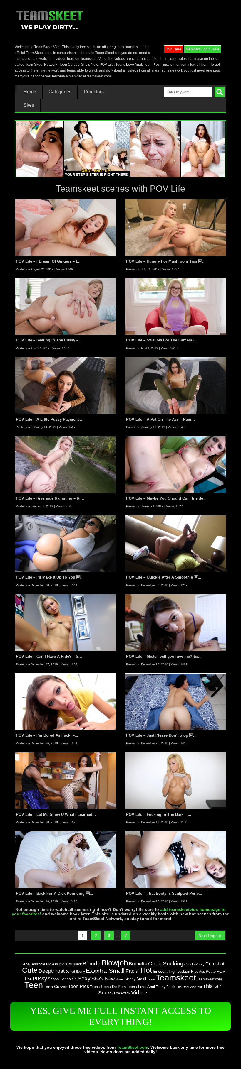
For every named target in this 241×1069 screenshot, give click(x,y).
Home (30, 91)
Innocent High (164, 971)
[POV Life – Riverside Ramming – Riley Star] (65, 464)
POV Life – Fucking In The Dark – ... (158, 814)
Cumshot (214, 963)
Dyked (70, 971)
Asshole (38, 964)
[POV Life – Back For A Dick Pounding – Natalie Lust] (65, 859)
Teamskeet (176, 977)
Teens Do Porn (113, 987)
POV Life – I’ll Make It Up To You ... (50, 577)
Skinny (130, 979)
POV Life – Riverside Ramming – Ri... (50, 498)
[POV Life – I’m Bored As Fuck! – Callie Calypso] (65, 701)
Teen (33, 985)
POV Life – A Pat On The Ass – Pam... (160, 419)
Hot (146, 970)
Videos (140, 992)
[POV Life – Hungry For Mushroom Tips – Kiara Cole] (175, 227)
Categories (59, 91)
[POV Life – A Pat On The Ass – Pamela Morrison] (175, 385)
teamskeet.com (99, 76)
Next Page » (209, 935)
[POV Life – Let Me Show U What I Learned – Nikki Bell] (65, 780)
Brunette (138, 964)
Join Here (173, 49)
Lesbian (183, 971)
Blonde (92, 963)
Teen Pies (78, 986)
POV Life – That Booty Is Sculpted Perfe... (164, 893)
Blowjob (114, 963)
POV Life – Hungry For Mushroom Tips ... (166, 261)
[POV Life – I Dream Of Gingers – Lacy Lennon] (65, 227)
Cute (30, 970)
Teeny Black (165, 987)
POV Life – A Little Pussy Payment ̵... (49, 419)
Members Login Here (203, 49)
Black (77, 964)
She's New (103, 978)
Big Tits (65, 964)
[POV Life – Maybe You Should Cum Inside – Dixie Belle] (175, 464)
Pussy (40, 979)
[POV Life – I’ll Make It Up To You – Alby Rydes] (65, 543)
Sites (29, 105)
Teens (95, 987)
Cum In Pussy (194, 964)
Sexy (84, 978)
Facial (132, 971)
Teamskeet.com (209, 979)
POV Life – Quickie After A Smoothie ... (163, 577)
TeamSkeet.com (132, 1047)
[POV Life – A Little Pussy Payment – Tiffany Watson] (65, 385)
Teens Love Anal (141, 987)
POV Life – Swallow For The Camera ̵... (161, 340)
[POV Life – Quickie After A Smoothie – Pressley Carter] (175, 543)
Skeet (120, 979)
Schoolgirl (69, 979)
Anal (27, 964)
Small (141, 979)
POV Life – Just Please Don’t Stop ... (161, 735)
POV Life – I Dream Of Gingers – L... (49, 261)
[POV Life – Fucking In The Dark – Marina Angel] (175, 780)
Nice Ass (198, 971)
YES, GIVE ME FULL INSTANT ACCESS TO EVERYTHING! (120, 1016)
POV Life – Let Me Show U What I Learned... (56, 814)
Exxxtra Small (105, 970)
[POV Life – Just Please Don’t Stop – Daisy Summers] (175, 701)
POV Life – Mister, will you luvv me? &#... (164, 656)
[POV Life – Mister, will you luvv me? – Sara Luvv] (175, 622)
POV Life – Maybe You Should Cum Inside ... (167, 498)
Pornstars (94, 91)
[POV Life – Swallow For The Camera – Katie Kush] (175, 306)
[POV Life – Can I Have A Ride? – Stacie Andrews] (65, 622)
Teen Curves (55, 987)
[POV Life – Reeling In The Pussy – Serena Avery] (65, 306)
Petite (211, 971)
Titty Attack (121, 993)
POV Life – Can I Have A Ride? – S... (49, 656)
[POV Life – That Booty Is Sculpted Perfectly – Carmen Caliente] (175, 859)
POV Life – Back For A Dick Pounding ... (54, 893)
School (54, 979)
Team (151, 979)
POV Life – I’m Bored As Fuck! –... (47, 735)
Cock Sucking (165, 963)
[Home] (50, 20)
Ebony (80, 971)
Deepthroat (52, 971)
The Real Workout (189, 987)
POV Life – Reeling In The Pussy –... (49, 340)
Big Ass (52, 964)
